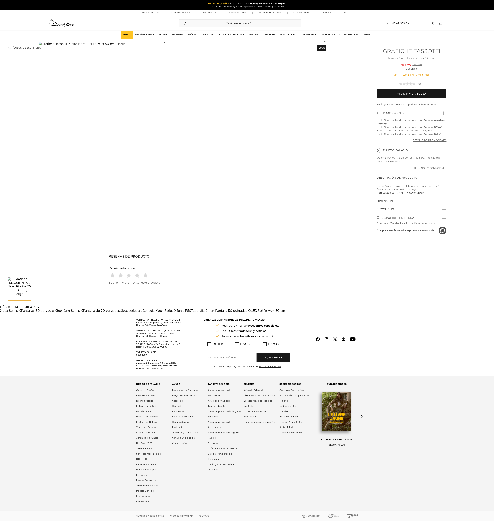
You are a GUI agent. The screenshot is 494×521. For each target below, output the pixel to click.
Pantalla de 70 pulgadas (101, 310)
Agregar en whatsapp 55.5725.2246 (155, 333)
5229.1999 (141, 355)
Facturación (178, 411)
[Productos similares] (324, 40)
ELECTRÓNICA (288, 35)
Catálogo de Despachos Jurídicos (221, 467)
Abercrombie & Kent (147, 486)
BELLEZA (255, 35)
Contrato (213, 443)
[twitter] (335, 339)
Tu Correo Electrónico (221, 358)
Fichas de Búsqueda (290, 433)
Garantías (177, 401)
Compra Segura (180, 422)
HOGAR (270, 35)
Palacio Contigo (145, 491)
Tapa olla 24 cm (203, 310)
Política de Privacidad (270, 367)
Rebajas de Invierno (147, 417)
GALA (126, 35)
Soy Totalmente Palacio (149, 454)
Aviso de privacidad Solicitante (219, 393)
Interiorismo (143, 496)
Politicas (204, 516)
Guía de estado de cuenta (222, 448)
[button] (113, 275)
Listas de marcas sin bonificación (255, 414)
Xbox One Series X (69, 310)
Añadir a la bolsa (411, 93)
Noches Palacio (144, 401)
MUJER (163, 35)
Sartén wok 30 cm (271, 310)
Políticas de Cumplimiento (294, 395)
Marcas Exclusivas (146, 480)
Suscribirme (273, 357)
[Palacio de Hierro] (61, 23)
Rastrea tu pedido (182, 427)
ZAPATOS (207, 35)
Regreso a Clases (145, 395)
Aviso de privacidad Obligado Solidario (224, 414)
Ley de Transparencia (220, 454)
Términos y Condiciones (185, 433)
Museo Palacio (144, 501)
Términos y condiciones (430, 168)
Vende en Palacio (146, 427)
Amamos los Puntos (147, 438)
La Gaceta (142, 475)
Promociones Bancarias (185, 390)
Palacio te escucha (182, 417)
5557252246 (143, 366)
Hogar (274, 344)
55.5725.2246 (143, 323)
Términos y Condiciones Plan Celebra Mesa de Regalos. (260, 398)
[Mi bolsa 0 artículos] (441, 23)
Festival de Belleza (147, 422)
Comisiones (214, 459)
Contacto (177, 406)
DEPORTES (328, 35)
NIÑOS (192, 35)
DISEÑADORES (144, 35)
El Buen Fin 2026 (146, 406)
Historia (283, 401)
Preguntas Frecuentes (184, 395)
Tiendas (283, 411)
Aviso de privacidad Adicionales (219, 425)
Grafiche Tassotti (411, 51)
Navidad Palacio (145, 411)
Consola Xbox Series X (159, 310)
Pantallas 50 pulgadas (38, 310)
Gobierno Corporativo (291, 390)
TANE (367, 35)
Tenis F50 (184, 310)
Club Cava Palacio (146, 433)
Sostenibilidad (287, 427)
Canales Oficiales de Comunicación (183, 440)
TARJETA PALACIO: (146, 352)
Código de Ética (288, 406)
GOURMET (309, 35)
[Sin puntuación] (408, 84)
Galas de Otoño (145, 390)
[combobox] (236, 23)
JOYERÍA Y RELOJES (231, 35)
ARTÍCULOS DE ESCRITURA (24, 48)
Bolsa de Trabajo (288, 417)
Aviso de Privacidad (255, 390)
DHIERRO (141, 459)
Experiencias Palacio (147, 464)
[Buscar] (185, 23)
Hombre (247, 344)
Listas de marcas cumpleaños (260, 422)
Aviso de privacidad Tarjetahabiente (219, 403)
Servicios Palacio (145, 448)
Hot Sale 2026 (144, 443)
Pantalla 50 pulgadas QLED (236, 310)
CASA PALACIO (349, 35)
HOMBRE (178, 35)
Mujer (218, 344)
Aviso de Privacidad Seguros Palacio (224, 435)
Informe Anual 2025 (290, 422)
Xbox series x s (131, 310)
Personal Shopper (146, 470)
